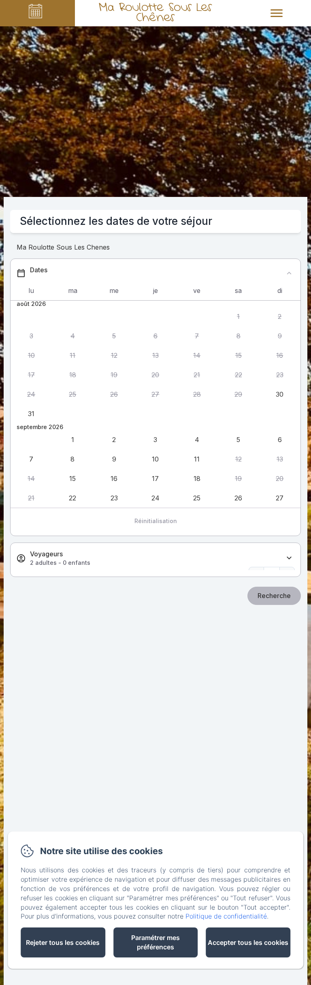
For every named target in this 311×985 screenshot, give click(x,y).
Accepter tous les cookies (248, 942)
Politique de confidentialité (226, 916)
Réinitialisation (155, 520)
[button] (238, 317)
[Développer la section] (289, 558)
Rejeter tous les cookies (63, 942)
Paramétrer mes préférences (155, 942)
